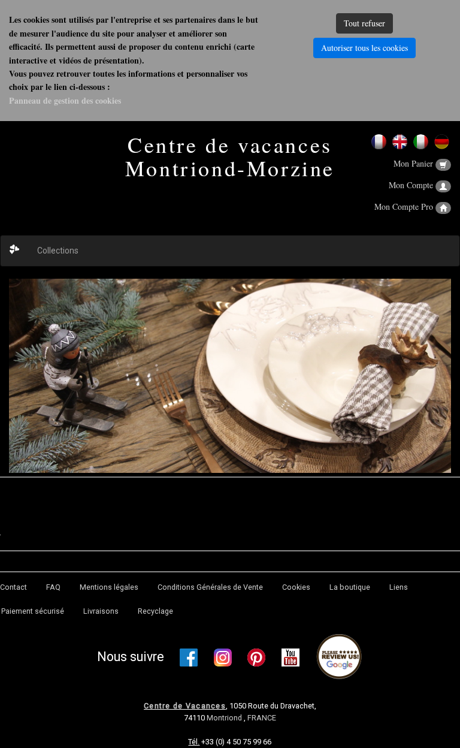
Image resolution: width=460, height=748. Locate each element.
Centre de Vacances (185, 705)
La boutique (349, 587)
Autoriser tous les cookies (364, 47)
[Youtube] (290, 657)
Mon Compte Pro (404, 206)
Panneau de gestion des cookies (65, 100)
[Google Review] (339, 657)
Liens (398, 587)
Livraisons (101, 611)
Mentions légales (109, 587)
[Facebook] (189, 657)
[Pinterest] (256, 657)
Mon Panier (414, 163)
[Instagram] (223, 657)
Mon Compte (412, 185)
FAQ (53, 587)
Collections (57, 250)
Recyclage (155, 611)
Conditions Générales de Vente (210, 587)
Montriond (225, 717)
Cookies (296, 587)
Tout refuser (364, 23)
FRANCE (261, 717)
